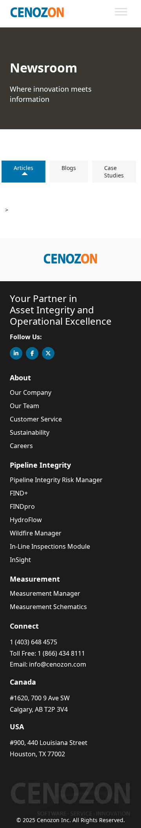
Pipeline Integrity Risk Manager (56, 479)
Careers (21, 445)
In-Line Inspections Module (50, 546)
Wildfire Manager (35, 533)
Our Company (30, 392)
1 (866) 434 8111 (61, 653)
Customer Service (36, 419)
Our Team (24, 405)
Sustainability (29, 432)
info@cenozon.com (57, 664)
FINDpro (22, 506)
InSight (20, 559)
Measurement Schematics (48, 606)
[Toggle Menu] (121, 11)
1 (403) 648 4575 (33, 642)
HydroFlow (26, 519)
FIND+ (19, 493)
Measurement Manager (45, 593)
